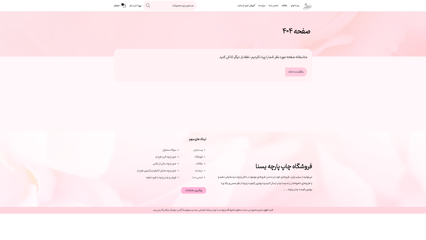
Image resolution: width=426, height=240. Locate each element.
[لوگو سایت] (307, 5)
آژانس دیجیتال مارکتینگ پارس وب (168, 210)
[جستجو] (148, 6)
